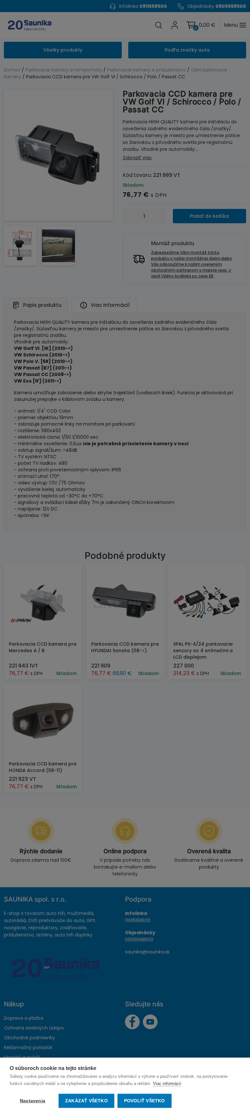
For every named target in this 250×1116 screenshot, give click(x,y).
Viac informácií (167, 1083)
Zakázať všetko (86, 1100)
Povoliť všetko (144, 1100)
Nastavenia (32, 1100)
